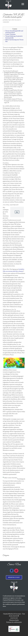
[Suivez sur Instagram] (16, 571)
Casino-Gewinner (10, 34)
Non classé (17, 20)
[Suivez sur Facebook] (12, 571)
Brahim (6, 20)
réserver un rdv (14, 577)
